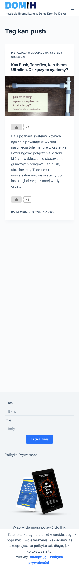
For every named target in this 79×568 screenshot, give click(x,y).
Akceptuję (38, 557)
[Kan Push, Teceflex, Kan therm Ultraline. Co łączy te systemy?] (39, 96)
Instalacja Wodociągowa (30, 52)
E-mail (9, 403)
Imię (8, 420)
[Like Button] (16, 127)
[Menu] (72, 8)
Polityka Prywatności (21, 455)
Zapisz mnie (39, 439)
